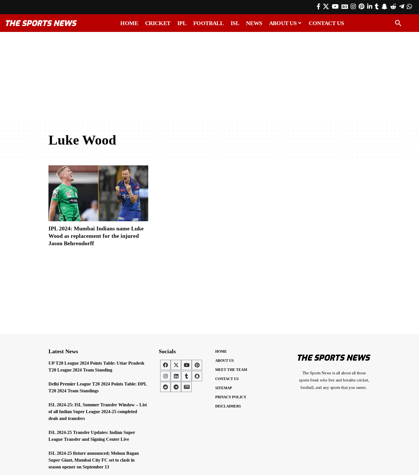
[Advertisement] (209, 76)
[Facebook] (318, 6)
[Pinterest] (361, 6)
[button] (398, 23)
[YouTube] (335, 6)
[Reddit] (393, 6)
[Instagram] (353, 6)
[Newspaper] (186, 387)
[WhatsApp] (409, 6)
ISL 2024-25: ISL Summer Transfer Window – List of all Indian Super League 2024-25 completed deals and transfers (97, 411)
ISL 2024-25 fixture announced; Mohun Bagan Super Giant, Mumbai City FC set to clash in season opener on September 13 (93, 460)
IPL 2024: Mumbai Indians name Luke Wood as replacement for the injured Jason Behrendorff (96, 235)
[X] (326, 6)
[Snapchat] (197, 376)
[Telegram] (402, 6)
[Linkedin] (176, 376)
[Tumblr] (376, 6)
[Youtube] (186, 365)
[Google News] (344, 6)
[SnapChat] (384, 6)
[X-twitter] (176, 365)
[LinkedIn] (370, 6)
